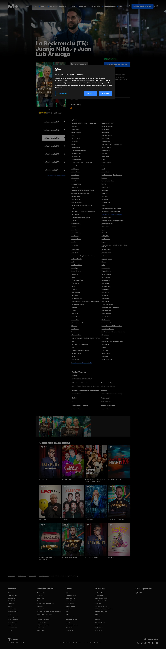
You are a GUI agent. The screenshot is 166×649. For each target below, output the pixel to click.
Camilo (73, 144)
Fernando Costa (76, 153)
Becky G (73, 341)
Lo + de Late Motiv (91, 557)
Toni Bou (104, 347)
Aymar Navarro (76, 271)
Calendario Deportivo (71, 625)
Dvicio (103, 166)
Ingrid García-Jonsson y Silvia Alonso (82, 190)
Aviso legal (78, 642)
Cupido (104, 242)
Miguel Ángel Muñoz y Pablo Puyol (81, 162)
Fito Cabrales (106, 320)
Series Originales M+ (13, 617)
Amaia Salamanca (107, 126)
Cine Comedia (12, 601)
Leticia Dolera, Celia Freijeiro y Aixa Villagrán (85, 301)
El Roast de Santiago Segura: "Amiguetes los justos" (95, 480)
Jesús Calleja (106, 280)
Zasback (65, 519)
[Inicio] (13, 6)
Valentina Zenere (107, 135)
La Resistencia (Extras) (70, 557)
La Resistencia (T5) (51, 138)
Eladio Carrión (106, 353)
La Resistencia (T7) (51, 122)
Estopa (73, 226)
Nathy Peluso (105, 283)
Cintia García (106, 202)
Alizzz (73, 286)
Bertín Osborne (106, 313)
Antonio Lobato (76, 353)
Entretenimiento (12, 627)
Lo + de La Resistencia (116, 519)
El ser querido (40, 592)
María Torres (105, 226)
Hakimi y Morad (76, 159)
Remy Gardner (106, 286)
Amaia (103, 169)
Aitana (73, 356)
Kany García (75, 249)
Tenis (73, 6)
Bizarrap (74, 126)
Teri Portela (105, 344)
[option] (46, 426)
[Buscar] (129, 6)
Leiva (73, 277)
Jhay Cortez (105, 292)
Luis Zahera (74, 236)
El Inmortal (40, 606)
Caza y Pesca (40, 627)
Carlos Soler (105, 356)
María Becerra (106, 150)
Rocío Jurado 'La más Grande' (45, 614)
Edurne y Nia (105, 132)
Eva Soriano (105, 156)
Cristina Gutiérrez (76, 265)
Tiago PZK (104, 193)
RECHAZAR (90, 93)
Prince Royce (75, 138)
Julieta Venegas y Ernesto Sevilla (111, 208)
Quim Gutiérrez (76, 184)
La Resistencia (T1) (51, 170)
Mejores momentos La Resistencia (46, 558)
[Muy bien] (49, 113)
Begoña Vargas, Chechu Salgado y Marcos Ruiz (85, 338)
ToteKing (74, 307)
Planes (96, 614)
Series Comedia (12, 622)
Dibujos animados (41, 622)
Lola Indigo (105, 190)
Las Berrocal (40, 609)
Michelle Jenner (76, 239)
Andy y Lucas (75, 178)
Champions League (71, 595)
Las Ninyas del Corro (77, 304)
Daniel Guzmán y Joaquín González (82, 205)
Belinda (104, 184)
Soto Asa (104, 178)
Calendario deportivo (58, 6)
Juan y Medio (105, 138)
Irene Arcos (74, 252)
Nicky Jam (105, 199)
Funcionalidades (99, 595)
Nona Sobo (74, 245)
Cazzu (103, 159)
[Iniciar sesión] (156, 6)
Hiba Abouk (105, 350)
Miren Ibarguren (76, 283)
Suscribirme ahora (142, 6)
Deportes (82, 6)
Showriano (89, 519)
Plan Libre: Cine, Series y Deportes (104, 609)
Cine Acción (11, 603)
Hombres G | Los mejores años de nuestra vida (49, 611)
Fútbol (43, 6)
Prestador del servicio (65, 642)
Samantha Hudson (107, 223)
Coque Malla (105, 172)
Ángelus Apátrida (107, 259)
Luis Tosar (74, 289)
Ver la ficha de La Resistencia (56, 175)
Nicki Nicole (74, 313)
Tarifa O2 (97, 625)
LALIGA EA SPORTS (70, 598)
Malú (72, 208)
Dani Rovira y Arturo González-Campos (83, 211)
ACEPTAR (105, 93)
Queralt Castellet (76, 202)
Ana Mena (105, 295)
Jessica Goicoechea (108, 181)
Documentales (110, 6)
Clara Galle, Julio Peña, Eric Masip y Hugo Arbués (114, 245)
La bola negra (40, 595)
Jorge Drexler (75, 156)
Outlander (39, 601)
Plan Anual (97, 619)
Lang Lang (74, 187)
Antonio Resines (76, 196)
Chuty (73, 135)
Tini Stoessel (75, 359)
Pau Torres (74, 274)
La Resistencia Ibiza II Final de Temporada (83, 123)
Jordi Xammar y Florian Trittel (80, 193)
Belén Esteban (75, 292)
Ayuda (140, 592)
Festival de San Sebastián (43, 619)
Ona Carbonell (75, 223)
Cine (35, 6)
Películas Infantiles (13, 611)
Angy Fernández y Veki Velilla (110, 307)
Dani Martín (105, 301)
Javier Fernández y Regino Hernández (82, 256)
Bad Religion (75, 169)
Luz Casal (104, 153)
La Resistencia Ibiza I (108, 123)
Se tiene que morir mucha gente (45, 603)
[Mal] (42, 113)
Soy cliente (80, 64)
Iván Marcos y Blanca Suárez (80, 350)
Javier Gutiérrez (106, 274)
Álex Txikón (74, 295)
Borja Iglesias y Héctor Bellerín (111, 211)
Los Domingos (40, 598)
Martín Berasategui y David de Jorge (112, 220)
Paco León (74, 141)
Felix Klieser (105, 256)
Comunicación (98, 630)
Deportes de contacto (71, 619)
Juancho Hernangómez (78, 150)
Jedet (103, 265)
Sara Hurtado (106, 277)
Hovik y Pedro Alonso (108, 304)
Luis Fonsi (104, 196)
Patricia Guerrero (76, 298)
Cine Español (11, 598)
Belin (72, 262)
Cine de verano (12, 609)
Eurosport (68, 622)
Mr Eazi (73, 310)
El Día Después (70, 603)
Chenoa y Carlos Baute (78, 323)
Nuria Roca (74, 181)
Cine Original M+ (12, 595)
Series (28, 6)
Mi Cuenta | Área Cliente (101, 598)
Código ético (98, 603)
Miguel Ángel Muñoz (77, 280)
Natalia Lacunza (106, 147)
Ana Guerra (75, 329)
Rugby (67, 614)
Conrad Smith (75, 166)
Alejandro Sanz (106, 217)
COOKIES (99, 642)
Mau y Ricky (105, 298)
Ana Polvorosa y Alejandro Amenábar (113, 332)
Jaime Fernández (107, 323)
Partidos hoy (69, 627)
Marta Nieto (75, 320)
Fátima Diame (75, 172)
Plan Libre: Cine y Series (101, 611)
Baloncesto (69, 609)
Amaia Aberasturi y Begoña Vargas (112, 175)
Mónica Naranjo (106, 310)
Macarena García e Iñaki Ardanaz (112, 144)
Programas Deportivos (43, 625)
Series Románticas (13, 619)
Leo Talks (42, 519)
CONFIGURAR (62, 93)
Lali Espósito (105, 236)
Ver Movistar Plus (99, 592)
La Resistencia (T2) (51, 162)
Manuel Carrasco (107, 233)
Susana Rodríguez (107, 359)
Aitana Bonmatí (76, 132)
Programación (69, 630)
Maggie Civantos (106, 271)
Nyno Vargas (105, 338)
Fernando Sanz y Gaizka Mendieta (112, 326)
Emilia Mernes (75, 147)
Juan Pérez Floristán (108, 329)
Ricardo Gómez (106, 317)
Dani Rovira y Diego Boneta (79, 344)
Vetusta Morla (75, 317)
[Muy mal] (40, 113)
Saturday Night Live (115, 479)
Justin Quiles (105, 289)
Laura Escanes (106, 141)
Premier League (70, 601)
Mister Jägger (106, 129)
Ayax (103, 230)
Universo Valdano (70, 606)
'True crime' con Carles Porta (44, 617)
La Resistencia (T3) (51, 154)
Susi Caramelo (106, 239)
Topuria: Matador (70, 617)
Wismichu (74, 326)
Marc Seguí (74, 268)
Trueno (73, 332)
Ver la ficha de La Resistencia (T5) (81, 363)
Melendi (73, 220)
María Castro (75, 175)
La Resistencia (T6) (51, 130)
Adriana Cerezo (106, 162)
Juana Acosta (106, 268)
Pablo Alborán (75, 199)
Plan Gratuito (95, 6)
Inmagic (73, 230)
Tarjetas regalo (99, 627)
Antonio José (105, 187)
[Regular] (45, 113)
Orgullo (10, 630)
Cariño (73, 242)
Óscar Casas (75, 129)
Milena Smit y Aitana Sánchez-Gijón (112, 341)
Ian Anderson (75, 214)
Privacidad (89, 642)
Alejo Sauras (105, 335)
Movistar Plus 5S (41, 630)
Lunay (103, 205)
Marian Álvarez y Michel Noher (80, 217)
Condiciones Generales (101, 601)
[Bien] (47, 113)
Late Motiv (43, 479)
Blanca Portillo (106, 249)
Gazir (73, 347)
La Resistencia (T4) (51, 146)
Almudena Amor (76, 335)
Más (121, 6)
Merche (104, 262)
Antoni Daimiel (75, 233)
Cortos (10, 606)
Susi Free (111, 557)
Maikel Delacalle (76, 259)
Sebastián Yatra (106, 252)
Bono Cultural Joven (100, 622)
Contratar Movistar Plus (101, 606)
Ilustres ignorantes (68, 479)
